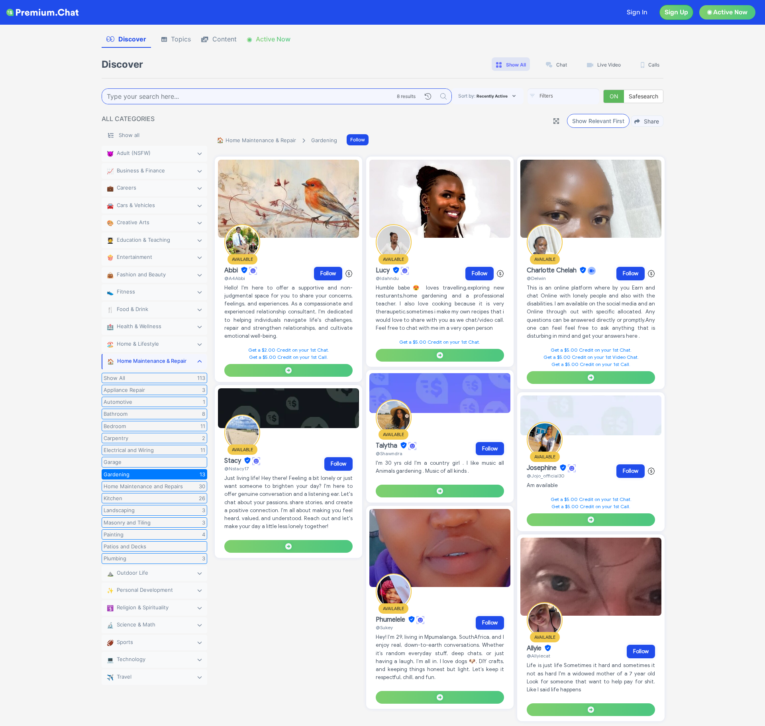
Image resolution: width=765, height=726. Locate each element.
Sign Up (676, 12)
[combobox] (563, 96)
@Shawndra (389, 453)
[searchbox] (575, 96)
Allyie (535, 648)
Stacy (233, 461)
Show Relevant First (598, 120)
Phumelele (391, 620)
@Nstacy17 (236, 469)
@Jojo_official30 (546, 476)
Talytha (387, 446)
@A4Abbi (234, 278)
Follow (357, 140)
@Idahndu (387, 278)
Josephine (542, 468)
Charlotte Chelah (552, 270)
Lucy (383, 270)
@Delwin (536, 278)
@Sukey (384, 627)
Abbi (231, 270)
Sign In (637, 12)
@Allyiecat (538, 656)
